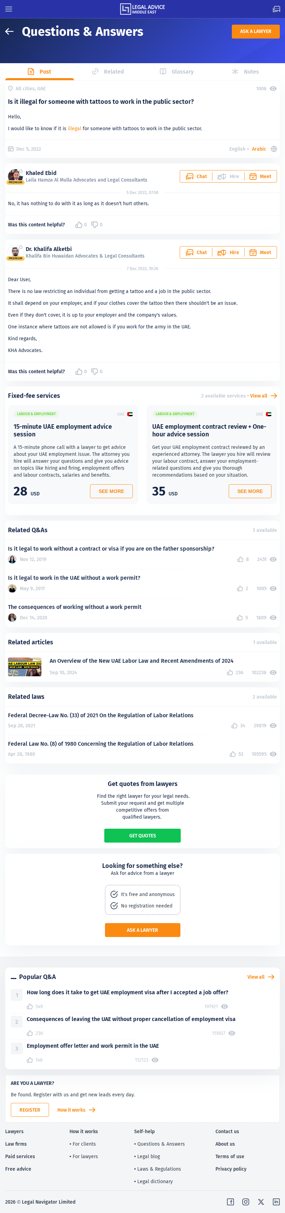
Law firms (16, 1143)
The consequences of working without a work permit (74, 607)
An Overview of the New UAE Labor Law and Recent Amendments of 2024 (142, 661)
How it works (71, 1109)
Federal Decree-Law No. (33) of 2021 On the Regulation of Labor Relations (101, 715)
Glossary (183, 72)
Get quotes (142, 835)
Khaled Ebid (41, 173)
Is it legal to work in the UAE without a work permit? (74, 578)
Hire (234, 252)
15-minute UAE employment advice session (63, 430)
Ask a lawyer (255, 31)
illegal (74, 128)
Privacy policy (230, 1168)
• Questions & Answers (159, 1143)
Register (29, 1109)
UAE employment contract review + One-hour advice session (209, 430)
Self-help (144, 1131)
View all (258, 395)
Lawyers (14, 1131)
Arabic (259, 148)
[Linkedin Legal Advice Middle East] (276, 1201)
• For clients (83, 1143)
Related (114, 72)
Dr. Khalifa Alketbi (49, 249)
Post (45, 72)
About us (225, 1143)
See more (111, 491)
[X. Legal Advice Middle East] (261, 1201)
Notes (251, 72)
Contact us (227, 1131)
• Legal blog (147, 1156)
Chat (202, 176)
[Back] (13, 31)
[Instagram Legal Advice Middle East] (245, 1201)
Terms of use (229, 1156)
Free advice (18, 1168)
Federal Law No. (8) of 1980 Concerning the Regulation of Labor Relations (101, 744)
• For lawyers (84, 1156)
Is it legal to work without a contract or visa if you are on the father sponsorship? (111, 548)
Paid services (20, 1156)
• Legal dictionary (153, 1181)
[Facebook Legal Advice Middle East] (230, 1201)
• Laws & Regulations (157, 1168)
